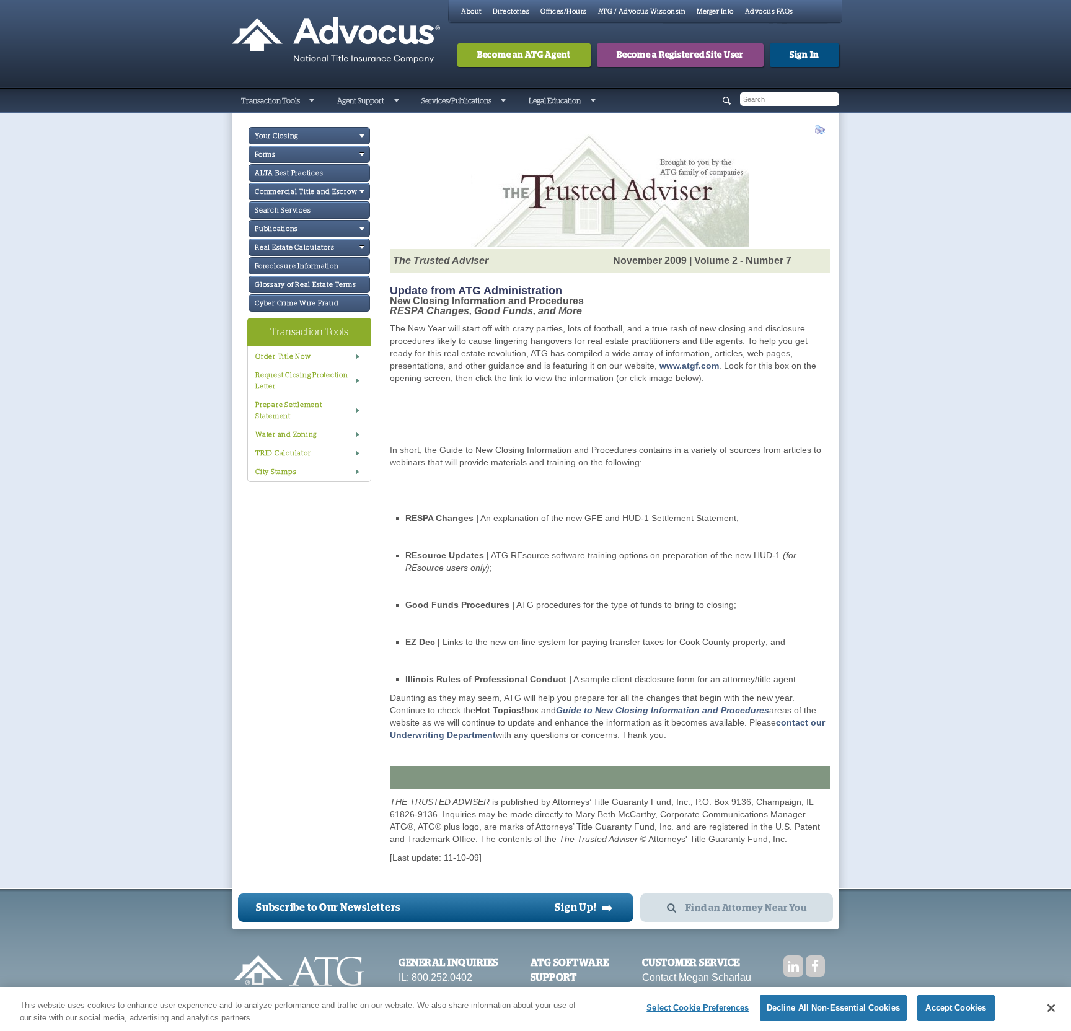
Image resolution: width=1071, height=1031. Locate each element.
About (471, 11)
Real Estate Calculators (294, 247)
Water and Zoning (286, 434)
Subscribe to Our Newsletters (328, 908)
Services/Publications (456, 101)
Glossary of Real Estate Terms (305, 284)
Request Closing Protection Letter (301, 381)
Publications (276, 229)
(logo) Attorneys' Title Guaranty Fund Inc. (336, 40)
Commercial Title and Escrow (306, 191)
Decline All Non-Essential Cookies (833, 1007)
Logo (299, 976)
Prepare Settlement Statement (288, 410)
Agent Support (360, 101)
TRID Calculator (283, 453)
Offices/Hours (563, 11)
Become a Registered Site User (680, 55)
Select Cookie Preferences (697, 1007)
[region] (535, 1009)
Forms (265, 154)
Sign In (804, 55)
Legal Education (555, 101)
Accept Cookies (955, 1007)
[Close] (1051, 1008)
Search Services (283, 210)
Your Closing (276, 136)
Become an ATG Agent (524, 55)
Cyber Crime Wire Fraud (297, 303)
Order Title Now (283, 356)
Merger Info (715, 11)
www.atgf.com (689, 366)
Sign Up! (584, 908)
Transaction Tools (270, 101)
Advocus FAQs (769, 11)
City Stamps (275, 471)
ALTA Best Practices (289, 173)
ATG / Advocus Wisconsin (642, 11)
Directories (511, 11)
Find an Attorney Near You (746, 908)
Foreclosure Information (296, 266)
